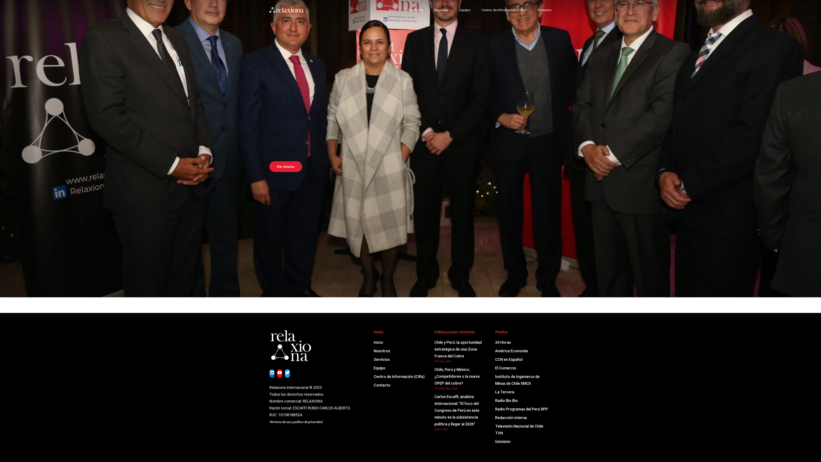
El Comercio (505, 368)
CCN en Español (509, 359)
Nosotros (382, 351)
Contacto (382, 385)
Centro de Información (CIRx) (399, 376)
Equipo (379, 368)
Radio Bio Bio (506, 400)
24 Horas (503, 342)
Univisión (503, 441)
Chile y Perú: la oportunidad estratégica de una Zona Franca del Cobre (458, 349)
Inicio (378, 342)
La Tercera (504, 392)
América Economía (511, 351)
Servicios (382, 359)
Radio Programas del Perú (521, 409)
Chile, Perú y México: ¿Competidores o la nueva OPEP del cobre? (457, 376)
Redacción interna (511, 417)
